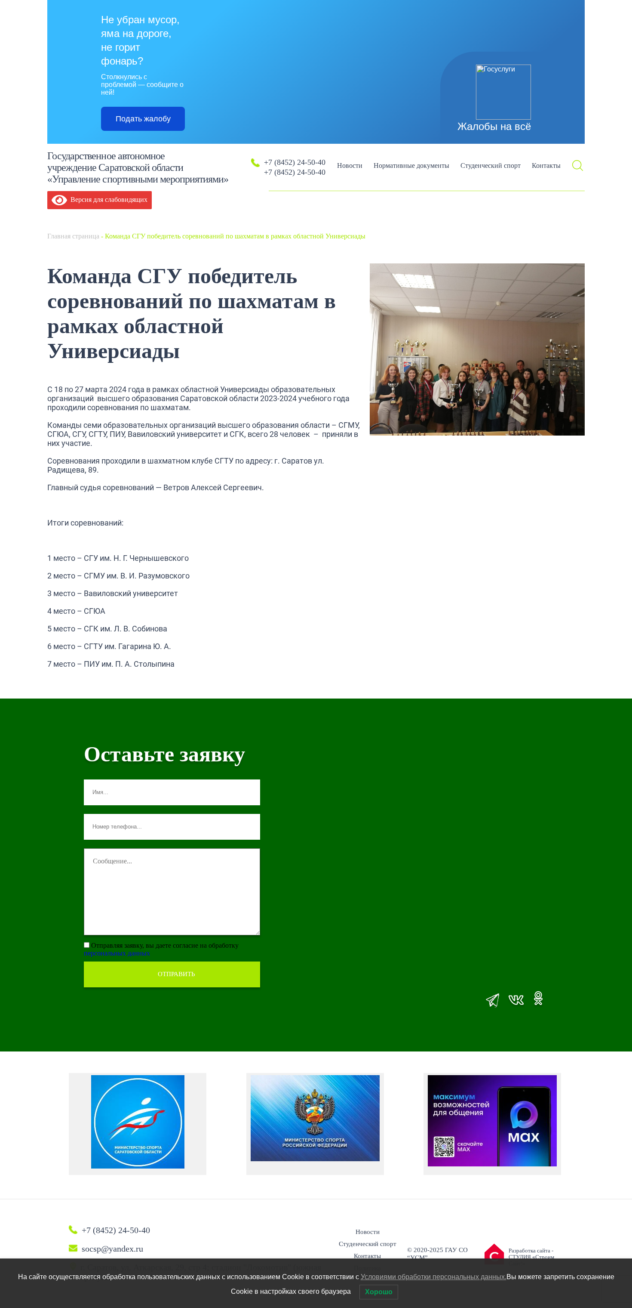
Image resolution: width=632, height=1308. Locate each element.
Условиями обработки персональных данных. (433, 1276)
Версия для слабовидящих (107, 199)
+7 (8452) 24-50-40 (294, 162)
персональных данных (117, 953)
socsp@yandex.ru (112, 1248)
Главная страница (73, 236)
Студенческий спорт (490, 165)
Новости (349, 165)
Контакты (546, 165)
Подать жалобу (143, 118)
